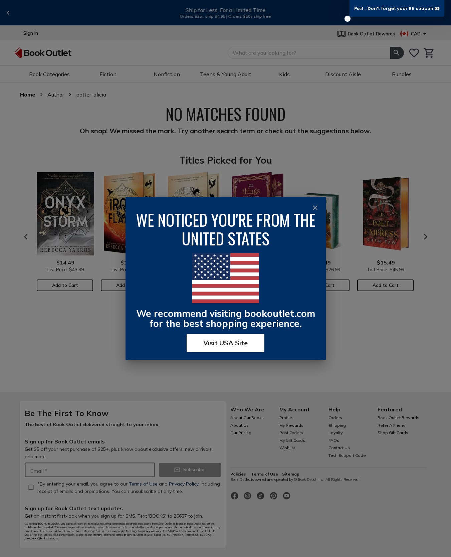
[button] (397, 8)
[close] (315, 208)
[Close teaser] (347, 18)
